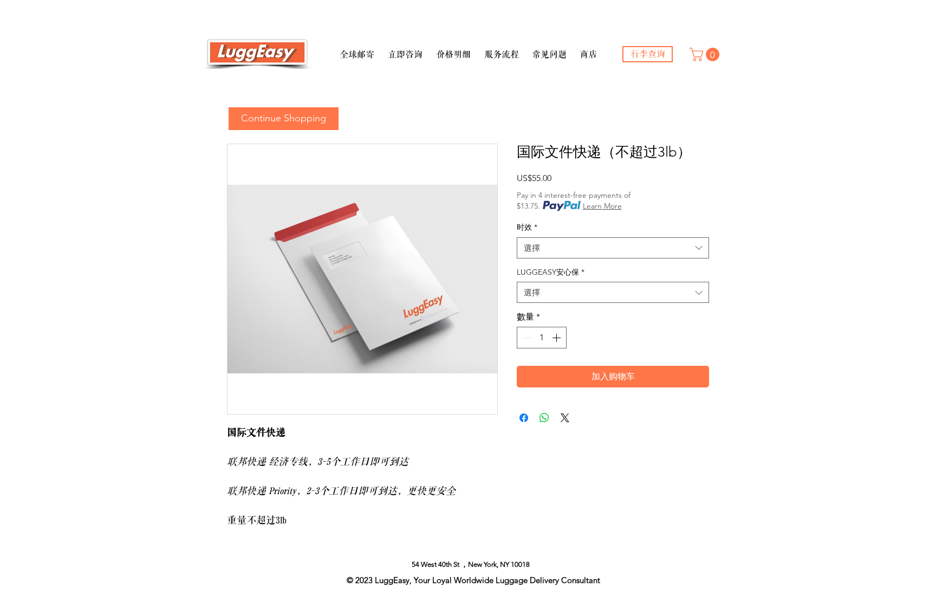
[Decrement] (526, 337)
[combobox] (613, 247)
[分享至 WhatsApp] (544, 417)
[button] (357, 50)
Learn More (602, 206)
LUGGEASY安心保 (550, 272)
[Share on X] (564, 417)
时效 (527, 227)
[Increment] (557, 337)
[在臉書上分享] (523, 417)
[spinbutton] (542, 337)
